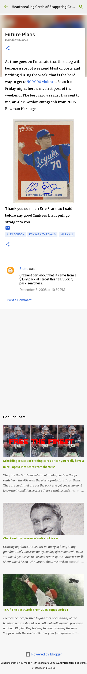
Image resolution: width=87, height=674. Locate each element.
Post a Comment (19, 300)
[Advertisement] (43, 358)
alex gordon (15, 234)
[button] (7, 48)
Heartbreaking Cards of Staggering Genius (45, 7)
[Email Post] (7, 229)
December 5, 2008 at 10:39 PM (42, 290)
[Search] (81, 7)
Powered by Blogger (46, 654)
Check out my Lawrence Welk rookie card (31, 538)
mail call (67, 234)
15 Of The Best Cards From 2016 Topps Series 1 (35, 609)
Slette (23, 269)
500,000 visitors (41, 82)
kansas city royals (42, 234)
